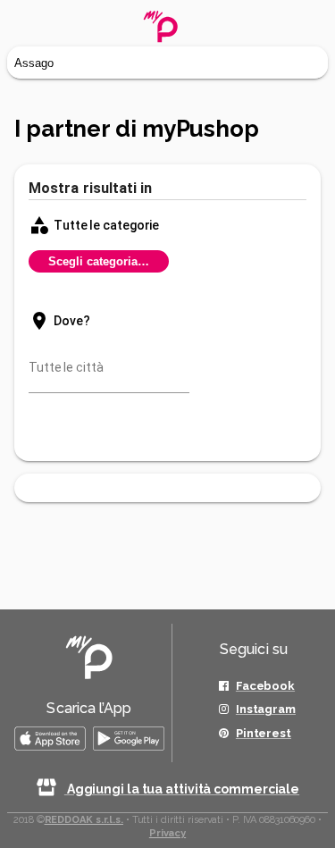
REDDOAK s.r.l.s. (84, 820)
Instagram (266, 709)
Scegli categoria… (98, 261)
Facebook (265, 686)
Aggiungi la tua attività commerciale (181, 789)
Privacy (167, 833)
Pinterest (263, 733)
